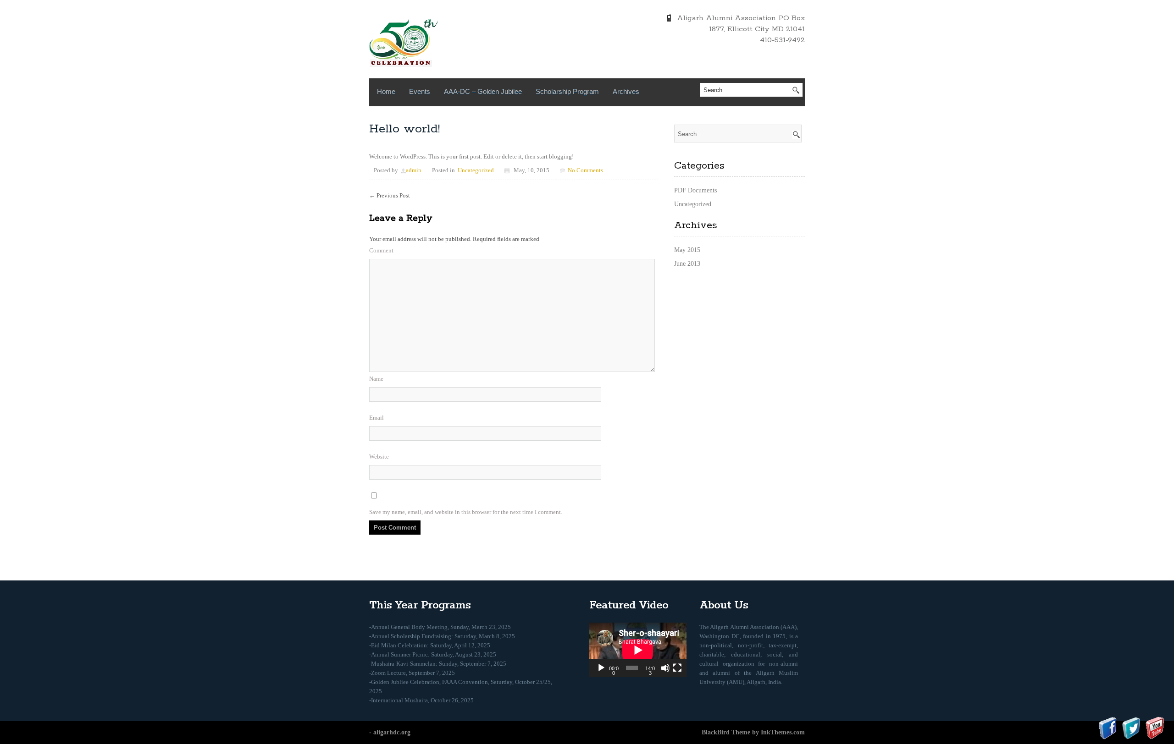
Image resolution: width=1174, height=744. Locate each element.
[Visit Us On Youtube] (1154, 727)
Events (419, 91)
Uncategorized (476, 170)
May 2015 (687, 249)
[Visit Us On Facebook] (1107, 727)
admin (413, 170)
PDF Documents (695, 190)
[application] (638, 650)
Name (376, 378)
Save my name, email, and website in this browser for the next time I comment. (465, 512)
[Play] (601, 668)
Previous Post (389, 195)
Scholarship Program (567, 91)
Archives (626, 91)
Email (376, 417)
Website (379, 456)
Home (386, 91)
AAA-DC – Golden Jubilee (483, 91)
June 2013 (687, 263)
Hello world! (404, 129)
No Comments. (586, 170)
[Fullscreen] (677, 668)
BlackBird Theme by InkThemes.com (753, 732)
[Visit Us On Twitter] (1131, 727)
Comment (381, 250)
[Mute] (665, 668)
